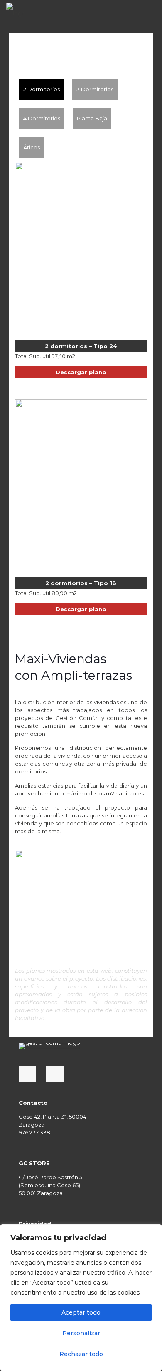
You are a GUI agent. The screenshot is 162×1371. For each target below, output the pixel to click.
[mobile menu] (151, 12)
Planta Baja (92, 118)
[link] (49, 1046)
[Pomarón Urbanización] (15, 12)
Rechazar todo (81, 1354)
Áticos (31, 147)
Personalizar (81, 1333)
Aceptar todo (81, 1312)
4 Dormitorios (41, 118)
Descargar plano (81, 372)
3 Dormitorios (94, 89)
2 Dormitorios (41, 89)
